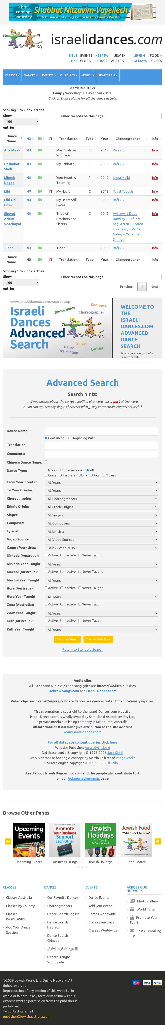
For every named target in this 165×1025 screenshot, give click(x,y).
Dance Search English (63, 914)
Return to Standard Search (82, 649)
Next (154, 287)
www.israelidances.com (82, 732)
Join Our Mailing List (145, 933)
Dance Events (99, 897)
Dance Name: (17, 431)
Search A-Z (107, 75)
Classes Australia (19, 897)
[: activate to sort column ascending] (28, 138)
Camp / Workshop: (21, 547)
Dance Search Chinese (57, 938)
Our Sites (67, 75)
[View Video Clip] (40, 150)
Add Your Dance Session (18, 929)
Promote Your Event (144, 920)
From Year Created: (22, 482)
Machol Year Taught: (23, 580)
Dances (30, 75)
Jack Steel (115, 752)
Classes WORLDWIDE (16, 916)
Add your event (100, 906)
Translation (68, 139)
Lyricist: (13, 531)
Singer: (12, 515)
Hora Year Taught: (21, 596)
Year (104, 139)
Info (155, 139)
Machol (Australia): (22, 572)
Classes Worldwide (103, 930)
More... (86, 75)
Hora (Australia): (20, 588)
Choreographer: (19, 498)
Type (90, 139)
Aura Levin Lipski (97, 747)
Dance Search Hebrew (57, 924)
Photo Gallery (146, 901)
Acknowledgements (84, 778)
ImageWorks (125, 758)
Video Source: (18, 539)
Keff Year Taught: (21, 629)
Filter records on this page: (82, 116)
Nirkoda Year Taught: (24, 564)
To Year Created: (20, 490)
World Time (144, 909)
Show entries (8, 121)
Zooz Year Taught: (21, 613)
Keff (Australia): (20, 621)
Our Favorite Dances (62, 897)
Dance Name (12, 138)
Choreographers (59, 906)
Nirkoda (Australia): (23, 555)
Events (48, 75)
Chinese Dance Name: (24, 462)
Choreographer (128, 139)
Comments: (16, 453)
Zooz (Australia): (20, 604)
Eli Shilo (112, 763)
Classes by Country (20, 906)
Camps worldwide (102, 914)
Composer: (15, 523)
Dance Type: (17, 470)
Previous (126, 287)
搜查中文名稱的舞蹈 (62, 949)
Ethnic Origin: (18, 506)
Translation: (16, 445)
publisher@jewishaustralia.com (27, 1016)
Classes (11, 75)
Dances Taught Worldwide (58, 959)
